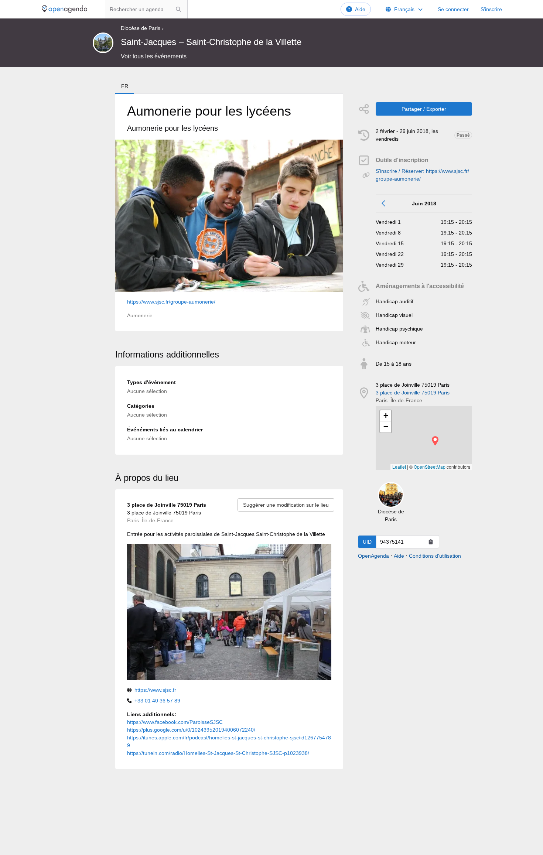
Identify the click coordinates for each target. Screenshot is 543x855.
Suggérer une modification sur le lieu (286, 505)
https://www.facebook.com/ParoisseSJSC (175, 722)
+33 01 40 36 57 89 (157, 701)
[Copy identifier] (430, 541)
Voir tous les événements (154, 56)
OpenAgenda (373, 556)
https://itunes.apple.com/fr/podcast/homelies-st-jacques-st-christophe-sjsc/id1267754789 (229, 741)
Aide (360, 9)
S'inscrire (491, 9)
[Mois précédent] (384, 203)
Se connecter (453, 9)
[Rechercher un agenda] (178, 9)
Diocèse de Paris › (142, 28)
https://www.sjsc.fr (155, 690)
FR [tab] (124, 86)
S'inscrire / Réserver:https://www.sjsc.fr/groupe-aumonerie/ (422, 175)
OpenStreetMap (429, 467)
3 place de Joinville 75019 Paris (413, 393)
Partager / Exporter (424, 109)
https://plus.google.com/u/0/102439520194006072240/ (191, 730)
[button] (435, 440)
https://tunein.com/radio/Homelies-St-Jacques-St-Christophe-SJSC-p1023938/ (218, 753)
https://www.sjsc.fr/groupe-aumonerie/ (171, 302)
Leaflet (399, 467)
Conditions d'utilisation (435, 556)
